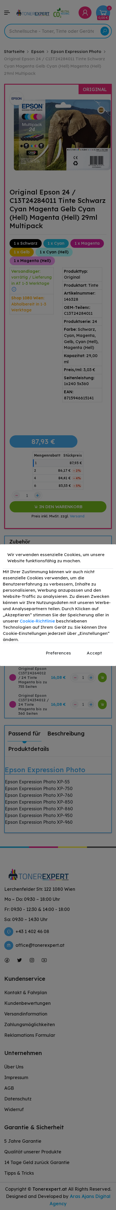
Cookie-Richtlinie (37, 621)
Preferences (58, 653)
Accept (94, 653)
